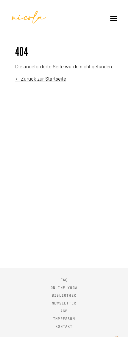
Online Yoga (64, 287)
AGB (64, 311)
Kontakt (63, 326)
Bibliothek (64, 295)
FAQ (64, 280)
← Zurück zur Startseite (40, 79)
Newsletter (64, 303)
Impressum (64, 318)
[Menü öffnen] (113, 18)
